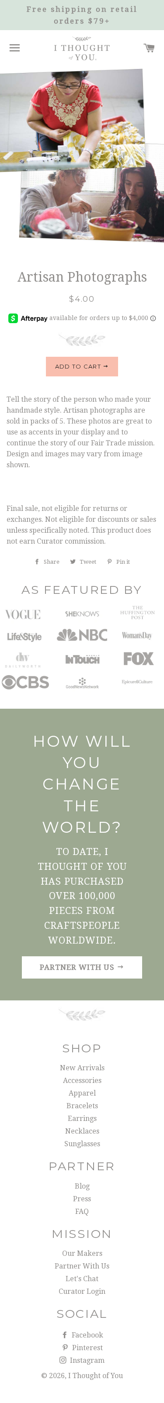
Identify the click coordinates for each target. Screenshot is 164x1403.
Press (82, 1199)
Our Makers (82, 1253)
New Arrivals (82, 1068)
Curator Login (82, 1291)
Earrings (82, 1118)
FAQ (82, 1211)
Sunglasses (82, 1144)
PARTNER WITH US (78, 967)
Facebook (86, 1335)
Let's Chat (82, 1279)
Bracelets (82, 1106)
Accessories (82, 1080)
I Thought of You (95, 1376)
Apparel (82, 1093)
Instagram (86, 1360)
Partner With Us (82, 1266)
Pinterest (86, 1348)
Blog (82, 1186)
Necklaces (82, 1131)
